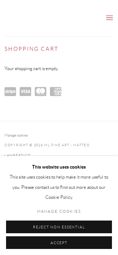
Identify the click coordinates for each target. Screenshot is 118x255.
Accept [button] (59, 243)
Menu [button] (108, 18)
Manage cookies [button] (16, 135)
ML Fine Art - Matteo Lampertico (32, 18)
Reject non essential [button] (59, 227)
